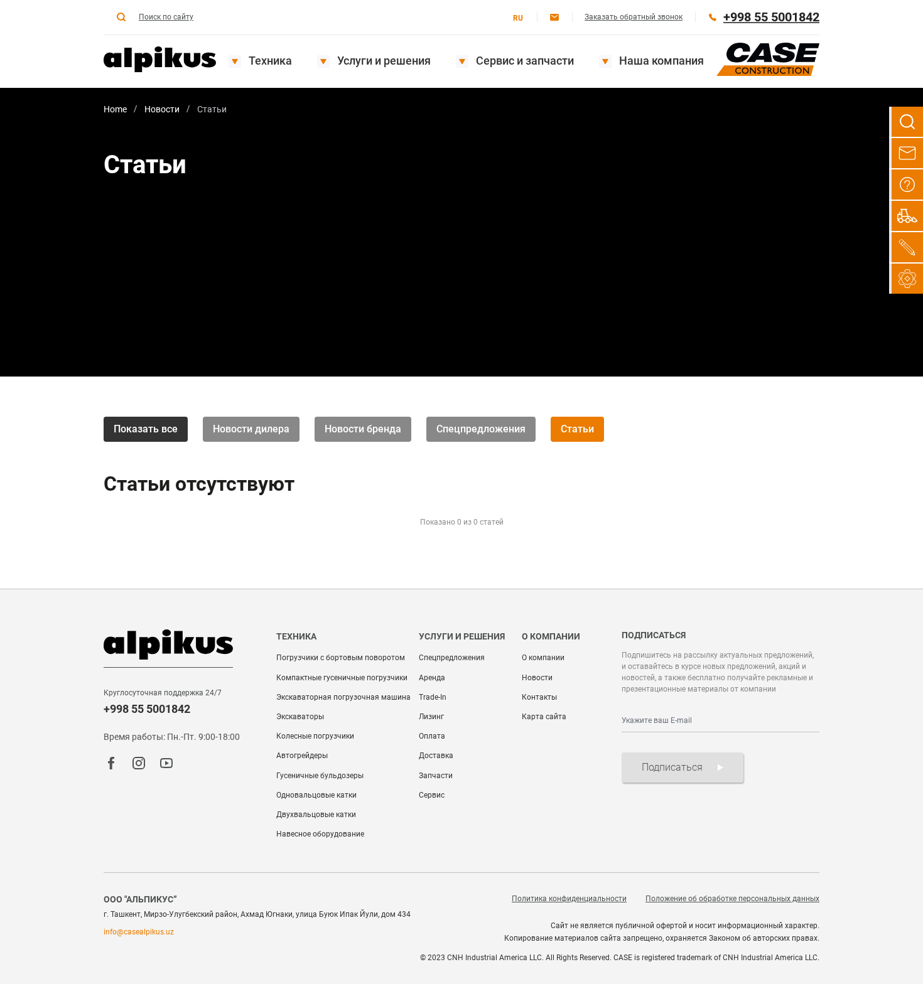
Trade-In (432, 697)
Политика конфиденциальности (569, 898)
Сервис (432, 795)
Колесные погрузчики (315, 736)
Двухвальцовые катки (316, 814)
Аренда (432, 677)
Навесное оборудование (320, 834)
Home (115, 109)
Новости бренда (363, 429)
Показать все (146, 429)
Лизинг (431, 716)
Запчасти (436, 775)
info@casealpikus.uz (139, 932)
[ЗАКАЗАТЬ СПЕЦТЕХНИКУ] (906, 216)
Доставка (436, 755)
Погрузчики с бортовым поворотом (340, 657)
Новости (162, 109)
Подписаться (672, 767)
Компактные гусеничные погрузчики (342, 677)
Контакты (539, 697)
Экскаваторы (300, 716)
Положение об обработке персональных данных (732, 898)
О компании (543, 657)
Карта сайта (544, 716)
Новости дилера (251, 429)
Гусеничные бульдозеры (320, 775)
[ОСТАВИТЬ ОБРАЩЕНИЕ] (906, 153)
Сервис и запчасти (525, 60)
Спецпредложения (481, 429)
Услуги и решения (384, 60)
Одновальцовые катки (316, 795)
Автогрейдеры (302, 755)
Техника (270, 60)
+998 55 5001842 (147, 709)
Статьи (577, 429)
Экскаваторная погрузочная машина (343, 697)
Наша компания (661, 60)
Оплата (432, 736)
